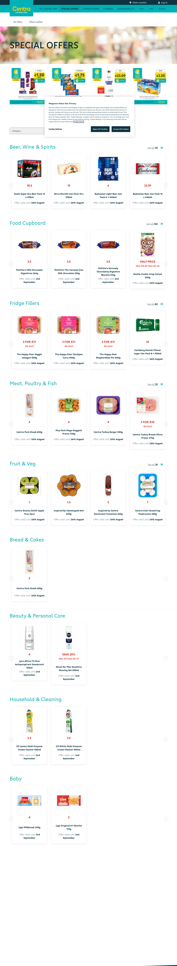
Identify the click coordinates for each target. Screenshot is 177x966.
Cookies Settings (55, 129)
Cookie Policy (79, 122)
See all (152, 147)
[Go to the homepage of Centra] (21, 8)
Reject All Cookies (100, 129)
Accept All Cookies (120, 129)
